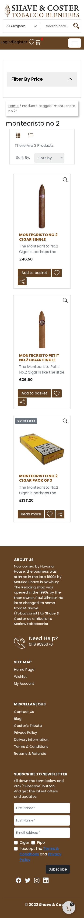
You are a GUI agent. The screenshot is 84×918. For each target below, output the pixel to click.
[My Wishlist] (32, 42)
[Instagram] (36, 879)
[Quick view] (65, 178)
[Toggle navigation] (74, 43)
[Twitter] (27, 879)
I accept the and (40, 854)
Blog (17, 718)
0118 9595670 (41, 644)
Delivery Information (31, 739)
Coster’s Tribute (28, 725)
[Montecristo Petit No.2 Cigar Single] (42, 326)
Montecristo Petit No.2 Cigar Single (39, 358)
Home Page (24, 669)
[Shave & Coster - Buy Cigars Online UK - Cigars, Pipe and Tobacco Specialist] (42, 10)
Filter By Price (27, 79)
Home (13, 105)
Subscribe (58, 869)
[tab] (18, 134)
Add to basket (34, 272)
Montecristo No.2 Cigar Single (38, 237)
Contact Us (24, 711)
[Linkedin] (45, 879)
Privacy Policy (25, 732)
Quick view (65, 179)
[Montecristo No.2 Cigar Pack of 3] (42, 447)
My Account (24, 683)
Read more (31, 514)
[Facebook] (18, 879)
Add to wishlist (58, 273)
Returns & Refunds (30, 753)
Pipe (41, 842)
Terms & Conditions (31, 746)
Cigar (24, 842)
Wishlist (20, 676)
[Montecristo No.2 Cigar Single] (42, 206)
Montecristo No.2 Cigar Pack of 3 (38, 478)
